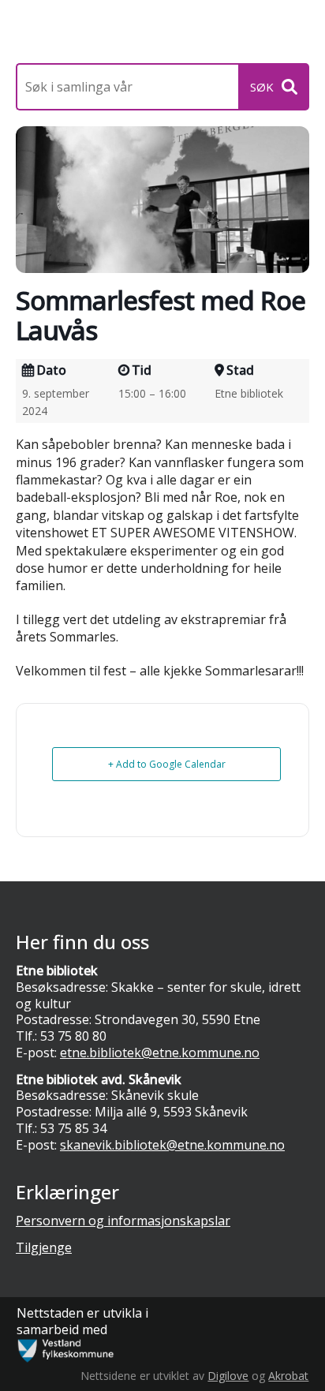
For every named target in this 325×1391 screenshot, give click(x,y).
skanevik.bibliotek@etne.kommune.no (172, 1145)
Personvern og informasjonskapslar (123, 1220)
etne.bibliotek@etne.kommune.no (160, 1052)
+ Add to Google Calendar (167, 764)
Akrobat (288, 1375)
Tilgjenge (44, 1247)
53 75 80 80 (73, 1036)
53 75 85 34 (73, 1128)
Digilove (227, 1375)
